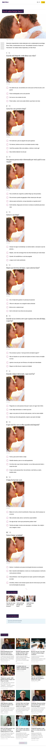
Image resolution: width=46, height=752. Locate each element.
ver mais (22, 742)
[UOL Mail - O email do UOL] (37, 2)
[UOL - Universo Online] (9, 2)
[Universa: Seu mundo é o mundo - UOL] (5, 2)
